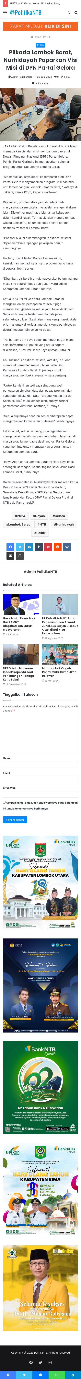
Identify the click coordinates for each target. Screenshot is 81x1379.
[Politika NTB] (25, 12)
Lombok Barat (19, 524)
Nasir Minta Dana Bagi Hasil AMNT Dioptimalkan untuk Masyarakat (19, 624)
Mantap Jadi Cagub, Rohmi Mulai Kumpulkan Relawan (59, 672)
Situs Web (9, 787)
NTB (43, 524)
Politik (47, 36)
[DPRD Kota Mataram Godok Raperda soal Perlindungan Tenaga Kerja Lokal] (21, 654)
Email (6, 773)
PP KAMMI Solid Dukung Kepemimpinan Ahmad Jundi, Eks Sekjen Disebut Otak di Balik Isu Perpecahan (60, 625)
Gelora (60, 516)
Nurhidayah (65, 524)
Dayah (40, 516)
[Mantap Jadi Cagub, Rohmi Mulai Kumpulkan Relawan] (60, 654)
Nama (6, 758)
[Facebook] (10, 547)
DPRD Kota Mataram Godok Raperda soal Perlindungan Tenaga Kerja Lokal (18, 674)
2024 (21, 516)
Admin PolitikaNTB (21, 76)
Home (37, 36)
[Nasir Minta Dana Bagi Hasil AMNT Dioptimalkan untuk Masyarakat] (21, 604)
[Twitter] (20, 547)
